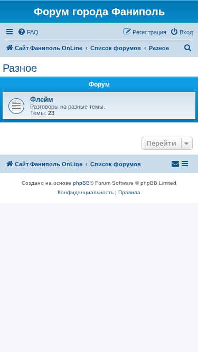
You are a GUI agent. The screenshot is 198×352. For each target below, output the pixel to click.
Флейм (41, 99)
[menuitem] (28, 32)
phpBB (81, 183)
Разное (20, 68)
